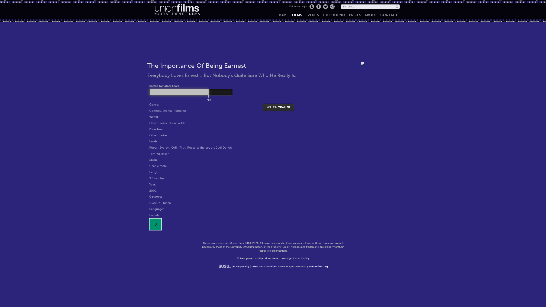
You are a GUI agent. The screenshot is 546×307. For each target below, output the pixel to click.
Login (311, 6)
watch (278, 107)
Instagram (332, 6)
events (312, 15)
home (283, 15)
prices (355, 15)
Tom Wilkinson (159, 154)
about (370, 15)
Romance (180, 111)
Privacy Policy (241, 266)
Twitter (325, 6)
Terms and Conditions (264, 266)
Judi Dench (224, 147)
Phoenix (334, 15)
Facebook (318, 6)
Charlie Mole (158, 166)
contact (389, 15)
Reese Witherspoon (200, 147)
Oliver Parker (158, 123)
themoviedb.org (318, 266)
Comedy (155, 111)
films (297, 15)
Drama (167, 111)
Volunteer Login (298, 6)
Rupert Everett (159, 147)
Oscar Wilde (177, 123)
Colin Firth (178, 147)
